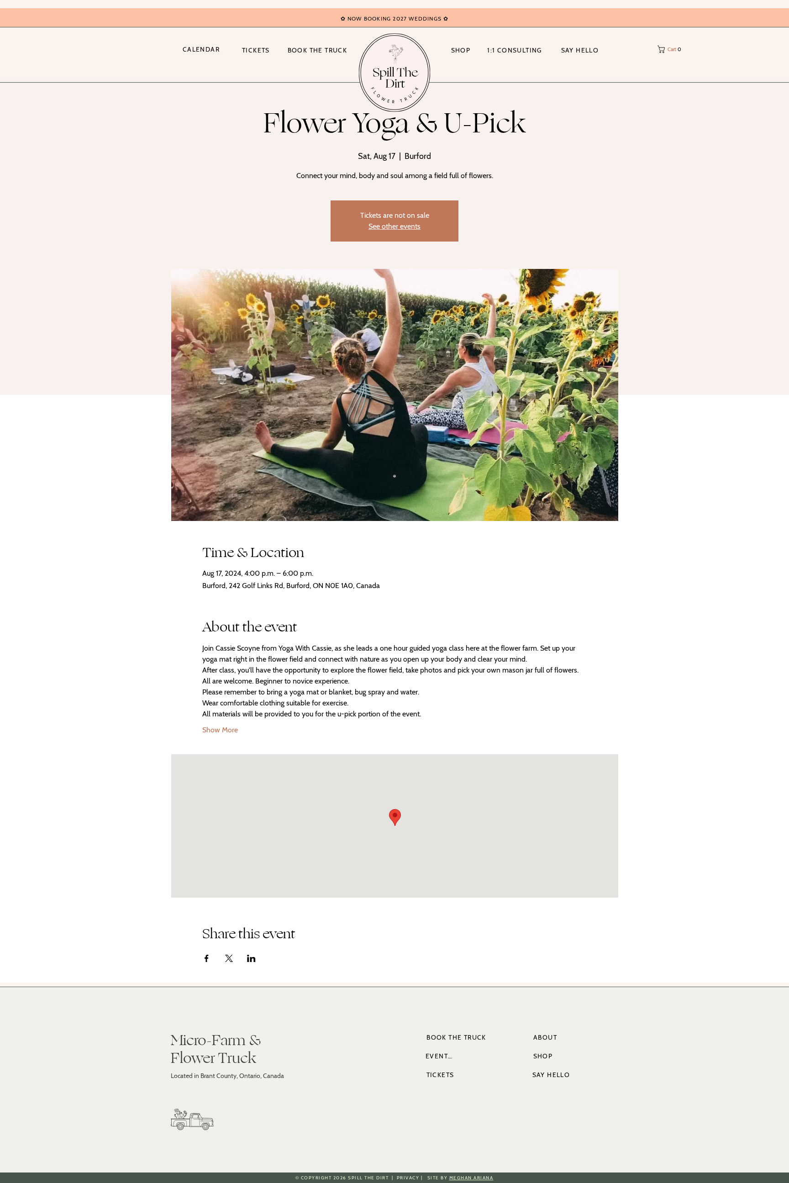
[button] (672, 49)
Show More (220, 730)
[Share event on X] (229, 958)
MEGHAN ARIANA (471, 1178)
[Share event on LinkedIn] (251, 958)
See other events (394, 226)
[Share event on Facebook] (206, 958)
